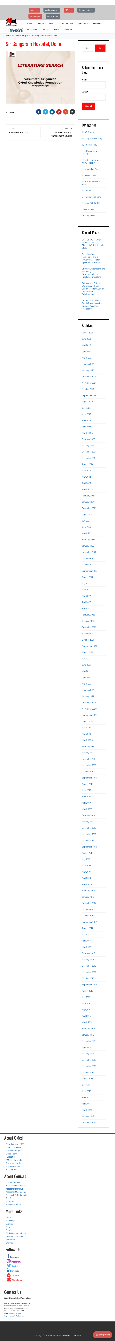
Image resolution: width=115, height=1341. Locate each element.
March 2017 (87, 947)
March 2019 (87, 809)
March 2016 (87, 1022)
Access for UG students (16, 1192)
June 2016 (86, 1003)
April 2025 (86, 426)
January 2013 (88, 1116)
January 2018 (88, 897)
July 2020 (86, 727)
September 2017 (89, 922)
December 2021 (89, 627)
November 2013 (89, 1066)
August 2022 (87, 577)
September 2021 (89, 646)
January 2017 (88, 959)
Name (85, 79)
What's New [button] (35, 16)
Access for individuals (15, 1188)
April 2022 (86, 602)
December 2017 (89, 903)
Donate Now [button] (52, 16)
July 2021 (86, 658)
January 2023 (88, 545)
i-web (29, 23)
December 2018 (89, 828)
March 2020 (87, 740)
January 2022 (88, 621)
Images (56, 29)
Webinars (10, 1201)
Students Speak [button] (86, 10)
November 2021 (89, 633)
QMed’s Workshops (45, 23)
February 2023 (88, 539)
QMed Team (11, 1153)
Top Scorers (11, 1198)
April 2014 (86, 1047)
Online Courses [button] (51, 10)
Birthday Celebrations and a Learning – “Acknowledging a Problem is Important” (93, 272)
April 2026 (86, 351)
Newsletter (11, 1239)
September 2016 (89, 984)
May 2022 (86, 596)
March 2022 (87, 608)
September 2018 (89, 846)
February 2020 (88, 746)
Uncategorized (88, 215)
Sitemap (9, 1243)
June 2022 (86, 589)
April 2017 (86, 940)
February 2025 (88, 439)
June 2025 (86, 414)
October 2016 (88, 978)
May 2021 (86, 671)
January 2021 (88, 696)
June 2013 (86, 1091)
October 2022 (88, 564)
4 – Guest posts (89, 175)
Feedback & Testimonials (17, 1195)
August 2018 (87, 853)
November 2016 (89, 972)
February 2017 (88, 953)
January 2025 (88, 445)
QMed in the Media (14, 1160)
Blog (8, 1227)
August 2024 (88, 464)
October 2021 (88, 639)
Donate (9, 1230)
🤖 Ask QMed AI (102, 1334)
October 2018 (88, 840)
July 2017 (86, 934)
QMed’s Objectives (14, 1147)
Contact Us (68, 29)
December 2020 (89, 702)
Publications (32, 29)
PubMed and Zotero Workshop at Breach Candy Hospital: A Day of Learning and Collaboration (93, 289)
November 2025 (89, 382)
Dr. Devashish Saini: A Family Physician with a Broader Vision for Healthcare (92, 304)
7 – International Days (91, 197)
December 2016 (89, 965)
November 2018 (89, 834)
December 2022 (89, 552)
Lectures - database (14, 1236)
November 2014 (89, 1041)
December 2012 (89, 1122)
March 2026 (87, 357)
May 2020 (86, 734)
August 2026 (87, 332)
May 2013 (86, 1097)
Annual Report (12, 1169)
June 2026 (86, 339)
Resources (97, 23)
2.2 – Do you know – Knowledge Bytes (90, 161)
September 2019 (89, 777)
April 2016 (86, 1016)
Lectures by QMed (65, 23)
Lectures (9, 1224)
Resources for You (14, 1204)
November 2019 (89, 765)
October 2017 (88, 915)
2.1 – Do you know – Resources (90, 152)
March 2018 (87, 884)
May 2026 (86, 345)
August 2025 (87, 401)
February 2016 (88, 1028)
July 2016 (86, 997)
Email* (85, 92)
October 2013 (88, 1072)
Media (45, 29)
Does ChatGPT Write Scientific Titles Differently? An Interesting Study (93, 243)
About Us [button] (34, 10)
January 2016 (88, 1034)
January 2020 (88, 752)
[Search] (100, 48)
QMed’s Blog (83, 23)
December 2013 (89, 1060)
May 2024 (86, 476)
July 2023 (86, 520)
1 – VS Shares (88, 132)
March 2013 (87, 1110)
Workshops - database (16, 1233)
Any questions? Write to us (14, 1316)
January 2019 (88, 821)
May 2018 (86, 871)
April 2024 (86, 483)
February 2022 (88, 614)
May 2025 (86, 420)
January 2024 (88, 502)
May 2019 (86, 796)
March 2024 (87, 489)
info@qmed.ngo (15, 1313)
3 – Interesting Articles (92, 169)
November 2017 (89, 909)
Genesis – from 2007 (15, 1144)
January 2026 (88, 370)
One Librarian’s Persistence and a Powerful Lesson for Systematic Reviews (91, 258)
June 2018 (86, 865)
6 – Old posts (88, 190)
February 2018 (88, 890)
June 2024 (87, 470)
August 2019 (87, 784)
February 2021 (88, 690)
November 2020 (89, 708)
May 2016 (86, 1009)
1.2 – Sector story (89, 144)
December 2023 (89, 508)
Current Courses (13, 1182)
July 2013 (86, 1085)
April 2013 (86, 1103)
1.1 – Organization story (92, 138)
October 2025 (88, 389)
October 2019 (88, 771)
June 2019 (86, 790)
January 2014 (88, 1053)
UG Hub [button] (68, 10)
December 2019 (89, 759)
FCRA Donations (13, 1166)
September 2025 (89, 395)
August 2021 (87, 652)
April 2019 (86, 802)
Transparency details (15, 1163)
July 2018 (86, 859)
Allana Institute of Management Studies (61, 132)
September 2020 (89, 715)
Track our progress (14, 1150)
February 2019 (88, 815)
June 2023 (86, 527)
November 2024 (89, 458)
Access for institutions (15, 1185)
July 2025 (86, 408)
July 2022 (86, 583)
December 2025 (89, 376)
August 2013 (87, 1078)
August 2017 (87, 928)
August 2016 (87, 991)
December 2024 (89, 451)
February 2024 (88, 495)
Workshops (11, 1220)
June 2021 (86, 665)
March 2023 (87, 533)
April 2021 (86, 677)
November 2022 (89, 558)
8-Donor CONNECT (91, 203)
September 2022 (89, 571)
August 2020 (87, 721)
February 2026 (88, 364)
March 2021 (87, 683)
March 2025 (87, 433)
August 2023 (87, 514)
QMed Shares (88, 209)
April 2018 (86, 878)
